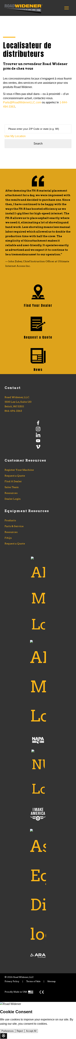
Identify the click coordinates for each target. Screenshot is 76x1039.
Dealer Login (13, 498)
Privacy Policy (12, 981)
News (38, 369)
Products (10, 520)
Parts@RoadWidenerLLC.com (22, 102)
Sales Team (12, 487)
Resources (11, 493)
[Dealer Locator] (38, 292)
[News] (38, 356)
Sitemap (51, 981)
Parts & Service (14, 526)
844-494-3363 (13, 410)
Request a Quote (38, 337)
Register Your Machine (19, 469)
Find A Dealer (13, 481)
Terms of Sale (33, 981)
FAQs (8, 537)
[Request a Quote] (38, 324)
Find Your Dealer (38, 305)
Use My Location (15, 136)
